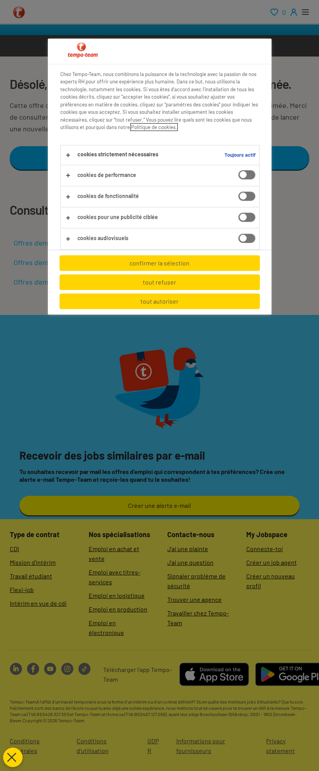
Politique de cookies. (154, 127)
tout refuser (159, 282)
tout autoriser (159, 301)
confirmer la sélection (159, 263)
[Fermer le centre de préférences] (13, 757)
